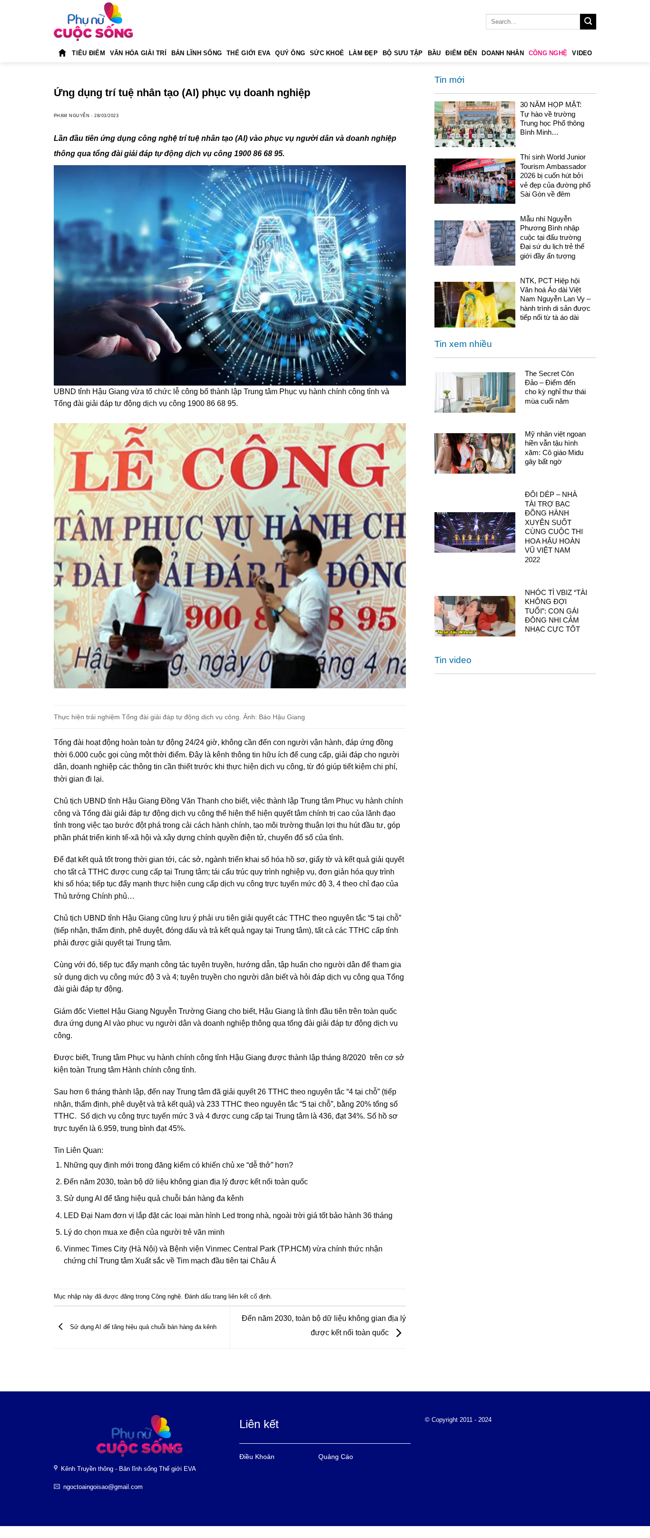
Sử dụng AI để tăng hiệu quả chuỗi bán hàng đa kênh (154, 1198)
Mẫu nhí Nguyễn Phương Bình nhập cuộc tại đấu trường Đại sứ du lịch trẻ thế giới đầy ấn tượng (552, 237)
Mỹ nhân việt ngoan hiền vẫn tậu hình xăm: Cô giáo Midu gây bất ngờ (555, 448)
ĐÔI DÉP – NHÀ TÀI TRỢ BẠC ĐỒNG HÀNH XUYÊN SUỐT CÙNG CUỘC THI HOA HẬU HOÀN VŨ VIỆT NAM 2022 (554, 527)
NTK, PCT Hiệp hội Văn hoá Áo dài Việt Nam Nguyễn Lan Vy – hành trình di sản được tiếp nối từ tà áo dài (555, 299)
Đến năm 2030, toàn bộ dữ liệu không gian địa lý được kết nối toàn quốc (186, 1182)
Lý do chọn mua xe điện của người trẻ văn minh (144, 1232)
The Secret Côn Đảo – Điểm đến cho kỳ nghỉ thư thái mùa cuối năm (555, 387)
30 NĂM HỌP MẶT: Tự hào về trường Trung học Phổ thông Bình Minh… (552, 118)
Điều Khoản (257, 1456)
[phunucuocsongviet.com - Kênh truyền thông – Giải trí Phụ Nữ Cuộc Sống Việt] (93, 21)
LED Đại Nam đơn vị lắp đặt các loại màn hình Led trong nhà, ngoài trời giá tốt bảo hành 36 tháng (228, 1215)
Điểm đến (461, 53)
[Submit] (588, 22)
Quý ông (290, 53)
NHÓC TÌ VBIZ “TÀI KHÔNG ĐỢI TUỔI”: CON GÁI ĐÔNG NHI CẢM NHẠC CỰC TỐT (556, 611)
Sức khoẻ (327, 53)
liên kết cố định (249, 1296)
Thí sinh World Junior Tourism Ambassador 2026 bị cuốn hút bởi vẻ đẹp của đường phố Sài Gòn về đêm (555, 175)
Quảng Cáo (335, 1456)
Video (582, 53)
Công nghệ (548, 53)
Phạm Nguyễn (71, 115)
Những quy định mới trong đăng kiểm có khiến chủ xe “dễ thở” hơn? (178, 1165)
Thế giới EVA (248, 53)
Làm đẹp (363, 53)
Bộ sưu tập (403, 53)
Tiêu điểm (88, 53)
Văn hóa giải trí (138, 53)
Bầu (434, 53)
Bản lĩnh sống (196, 53)
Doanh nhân (503, 53)
